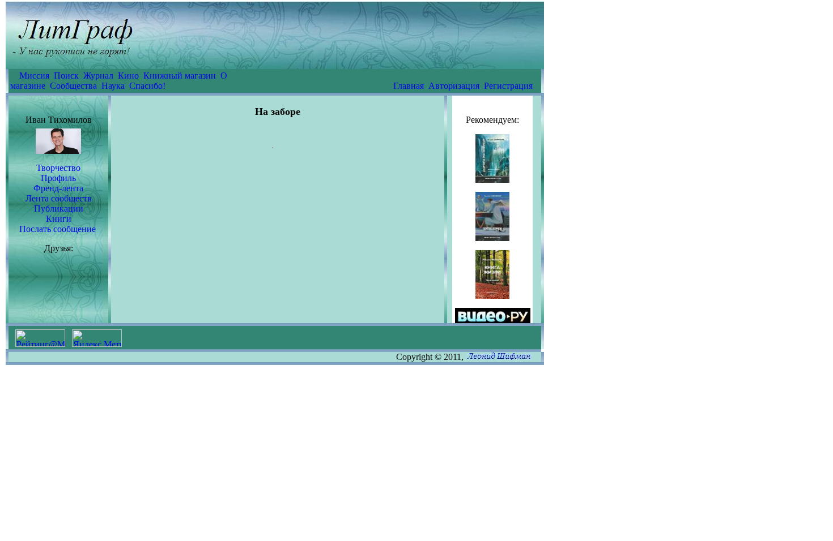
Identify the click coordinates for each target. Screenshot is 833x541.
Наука (113, 86)
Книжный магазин (179, 75)
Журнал (98, 75)
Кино (128, 75)
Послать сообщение (57, 229)
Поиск (66, 75)
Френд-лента (58, 188)
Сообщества (73, 86)
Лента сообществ (59, 198)
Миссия (34, 75)
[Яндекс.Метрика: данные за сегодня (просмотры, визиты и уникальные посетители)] (97, 338)
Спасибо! (147, 86)
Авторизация (453, 86)
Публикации (58, 208)
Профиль (58, 178)
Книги (58, 219)
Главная (408, 86)
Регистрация (508, 86)
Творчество (58, 168)
